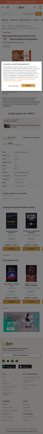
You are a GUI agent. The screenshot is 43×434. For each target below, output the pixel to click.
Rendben (28, 85)
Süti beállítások (13, 86)
